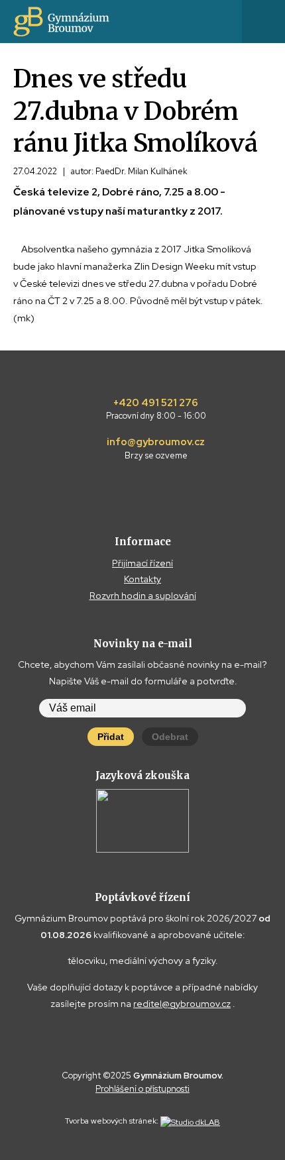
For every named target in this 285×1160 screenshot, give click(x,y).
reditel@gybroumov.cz (182, 1004)
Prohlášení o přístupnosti (142, 1088)
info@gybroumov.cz (156, 448)
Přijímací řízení (142, 563)
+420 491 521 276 (156, 409)
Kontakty (142, 579)
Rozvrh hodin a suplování (142, 596)
